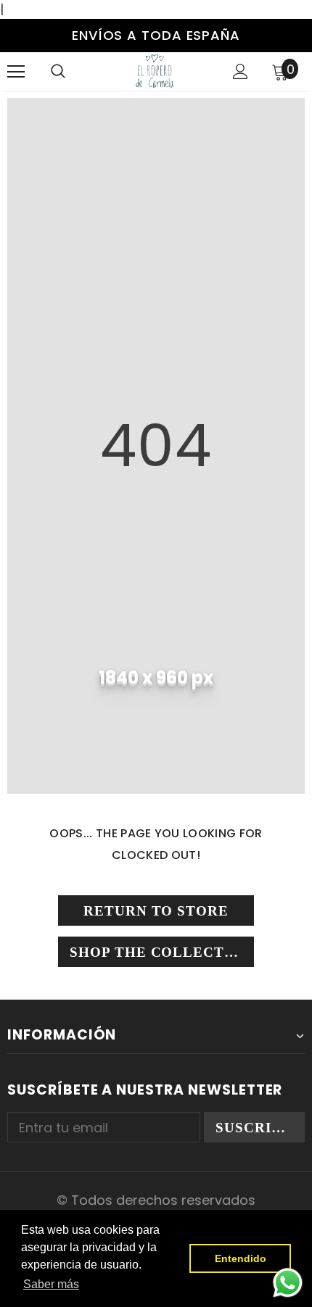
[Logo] (154, 70)
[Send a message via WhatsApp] (288, 1283)
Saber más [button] (51, 1284)
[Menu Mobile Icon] (16, 71)
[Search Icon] (58, 72)
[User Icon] (240, 71)
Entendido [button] (240, 1258)
